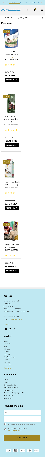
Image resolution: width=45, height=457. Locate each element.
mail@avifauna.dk (15, 319)
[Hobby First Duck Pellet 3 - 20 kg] (11, 169)
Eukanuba (7, 365)
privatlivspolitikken (14, 430)
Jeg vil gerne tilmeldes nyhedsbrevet (22, 424)
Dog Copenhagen (10, 357)
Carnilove (7, 354)
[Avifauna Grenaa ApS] (11, 10)
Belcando (7, 349)
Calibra (6, 352)
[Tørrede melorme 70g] (11, 38)
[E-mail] (22, 419)
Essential (7, 362)
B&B (5, 346)
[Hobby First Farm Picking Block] (11, 231)
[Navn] (22, 412)
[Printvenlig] (43, 18)
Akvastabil (7, 344)
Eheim (6, 359)
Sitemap (6, 325)
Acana (6, 341)
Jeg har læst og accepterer (17, 429)
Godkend (21, 438)
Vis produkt (11, 80)
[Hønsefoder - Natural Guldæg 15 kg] (11, 103)
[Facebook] (7, 328)
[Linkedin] (11, 328)
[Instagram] (15, 328)
